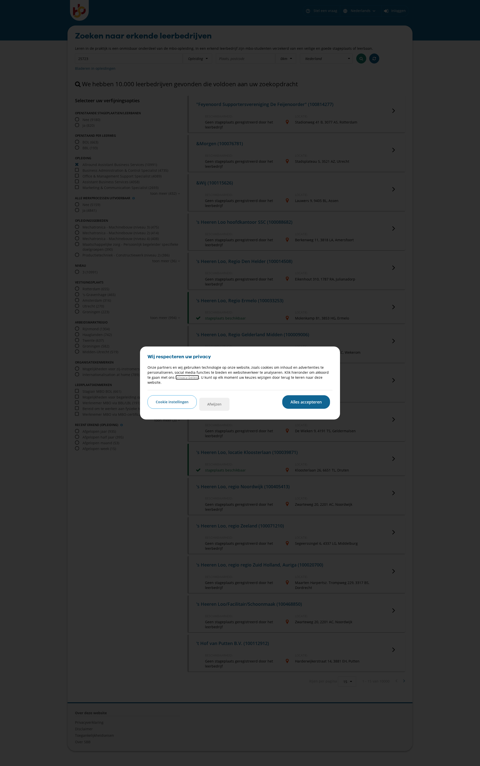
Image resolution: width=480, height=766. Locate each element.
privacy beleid (187, 377)
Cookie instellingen (172, 402)
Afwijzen (214, 404)
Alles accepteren (306, 402)
